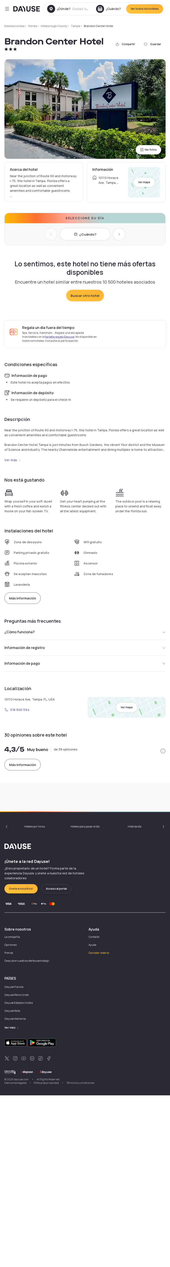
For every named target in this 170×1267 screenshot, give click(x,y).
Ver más (10, 460)
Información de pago (22, 663)
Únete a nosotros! (21, 889)
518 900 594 (19, 710)
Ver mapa (144, 182)
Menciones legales (15, 1083)
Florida (32, 26)
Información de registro (24, 647)
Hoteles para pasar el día (85, 826)
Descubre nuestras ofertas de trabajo (26, 961)
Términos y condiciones (80, 1083)
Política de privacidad (46, 1083)
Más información (22, 598)
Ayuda (92, 945)
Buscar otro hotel (85, 295)
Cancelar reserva (99, 953)
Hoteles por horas (34, 826)
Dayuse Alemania (15, 1019)
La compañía (12, 937)
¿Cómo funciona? (19, 632)
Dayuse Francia (13, 987)
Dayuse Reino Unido (16, 995)
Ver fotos (151, 150)
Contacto (94, 937)
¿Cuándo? (87, 234)
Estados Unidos (14, 26)
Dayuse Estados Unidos (18, 1003)
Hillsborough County (54, 26)
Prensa (8, 953)
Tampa (75, 26)
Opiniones (10, 945)
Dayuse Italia (12, 1011)
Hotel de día (134, 826)
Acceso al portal (56, 889)
